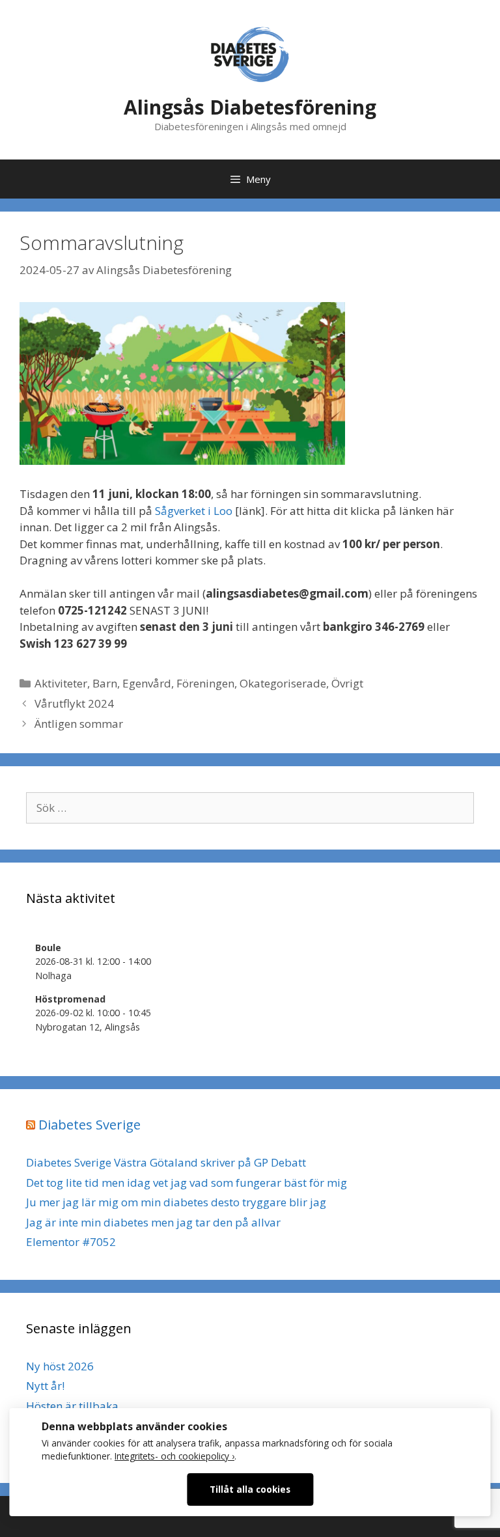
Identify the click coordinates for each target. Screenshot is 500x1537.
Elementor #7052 (71, 1241)
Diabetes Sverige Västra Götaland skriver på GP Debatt (166, 1162)
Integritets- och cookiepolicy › (174, 1456)
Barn (104, 683)
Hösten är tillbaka (72, 1405)
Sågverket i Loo (193, 510)
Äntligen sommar (79, 723)
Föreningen (205, 683)
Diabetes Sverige (89, 1124)
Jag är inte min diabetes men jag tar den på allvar (153, 1222)
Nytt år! (45, 1385)
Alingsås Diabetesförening (250, 107)
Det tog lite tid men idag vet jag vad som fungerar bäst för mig (186, 1182)
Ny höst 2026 (60, 1366)
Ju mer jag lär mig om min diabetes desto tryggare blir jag (176, 1202)
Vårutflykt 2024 (74, 703)
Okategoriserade (283, 683)
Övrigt (347, 683)
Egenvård (146, 683)
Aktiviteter (61, 683)
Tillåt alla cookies (250, 1489)
